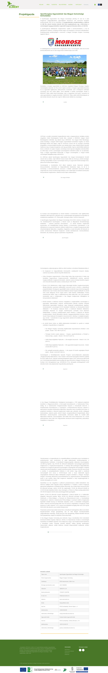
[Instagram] (101, 5)
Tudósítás (54, 4)
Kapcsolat (79, 4)
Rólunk (41, 4)
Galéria (70, 4)
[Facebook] (99, 5)
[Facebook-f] (80, 650)
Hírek (48, 4)
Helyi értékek (62, 4)
